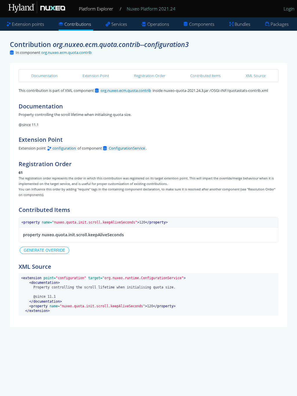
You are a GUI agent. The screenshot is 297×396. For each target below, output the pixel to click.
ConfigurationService (127, 148)
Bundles (242, 24)
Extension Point (96, 75)
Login (289, 9)
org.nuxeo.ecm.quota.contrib (66, 52)
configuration (64, 148)
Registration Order (149, 75)
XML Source (256, 75)
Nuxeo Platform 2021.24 (151, 9)
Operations (158, 24)
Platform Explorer (96, 9)
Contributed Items (205, 75)
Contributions (77, 24)
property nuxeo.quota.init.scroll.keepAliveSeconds (73, 234)
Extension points (28, 24)
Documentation (44, 75)
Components (201, 24)
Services (119, 24)
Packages (280, 24)
